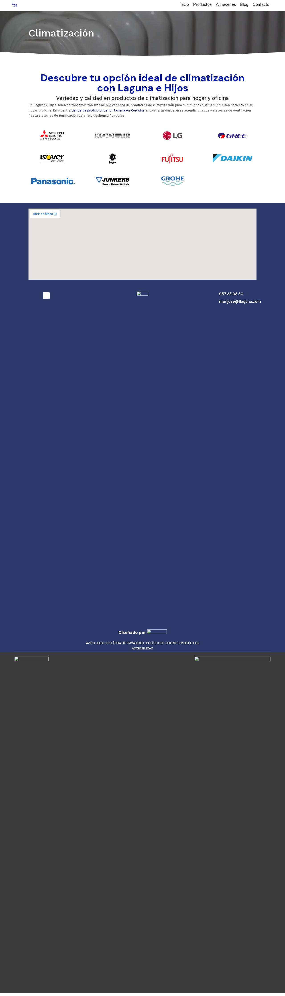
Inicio (184, 4)
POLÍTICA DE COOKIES (162, 643)
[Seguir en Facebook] (46, 295)
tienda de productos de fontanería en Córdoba (107, 111)
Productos (202, 4)
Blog (244, 4)
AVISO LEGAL (95, 643)
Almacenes (226, 4)
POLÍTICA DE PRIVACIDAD (126, 643)
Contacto (261, 4)
